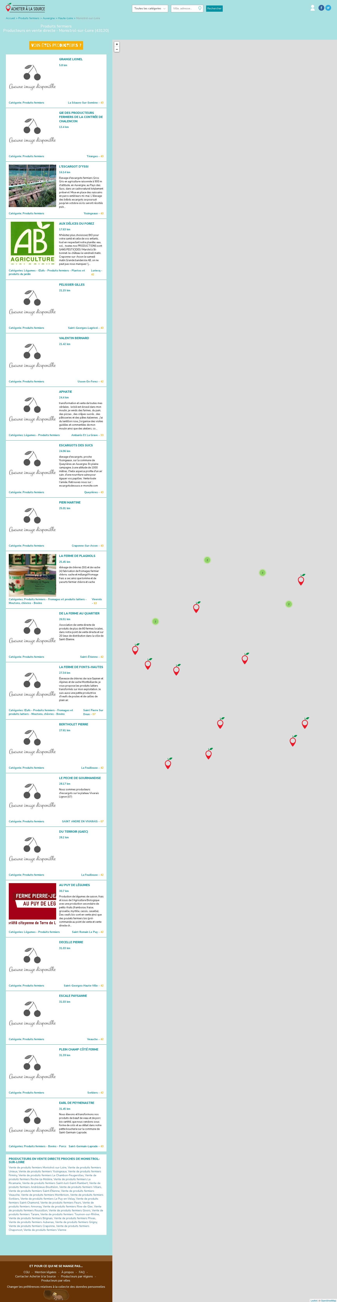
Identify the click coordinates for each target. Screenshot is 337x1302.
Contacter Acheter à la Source (35, 1276)
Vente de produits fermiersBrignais (31, 1218)
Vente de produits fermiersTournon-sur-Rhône (69, 1214)
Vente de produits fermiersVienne (45, 1230)
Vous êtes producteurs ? (56, 45)
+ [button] (117, 44)
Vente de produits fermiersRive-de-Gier (68, 1206)
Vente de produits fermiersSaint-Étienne (34, 1191)
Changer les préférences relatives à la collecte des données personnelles (56, 1287)
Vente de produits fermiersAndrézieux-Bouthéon (54, 1185)
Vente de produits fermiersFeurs (60, 1203)
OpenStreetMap (328, 1300)
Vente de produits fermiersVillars (80, 1187)
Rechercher (214, 8)
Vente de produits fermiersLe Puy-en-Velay (47, 1199)
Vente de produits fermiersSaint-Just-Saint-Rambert (55, 1183)
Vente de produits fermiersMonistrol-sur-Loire (38, 1167)
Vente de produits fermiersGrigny (76, 1222)
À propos (67, 1272)
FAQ (82, 1272)
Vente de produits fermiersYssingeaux (43, 1171)
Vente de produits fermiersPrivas (74, 1218)
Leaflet (314, 1300)
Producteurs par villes (55, 1281)
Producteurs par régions (77, 1276)
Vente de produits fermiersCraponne (32, 1226)
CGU (27, 1272)
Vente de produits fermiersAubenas (31, 1222)
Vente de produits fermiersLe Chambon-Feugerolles (51, 1175)
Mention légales (45, 1272)
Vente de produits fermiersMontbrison (45, 1195)
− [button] (117, 49)
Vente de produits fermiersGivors (69, 1210)
